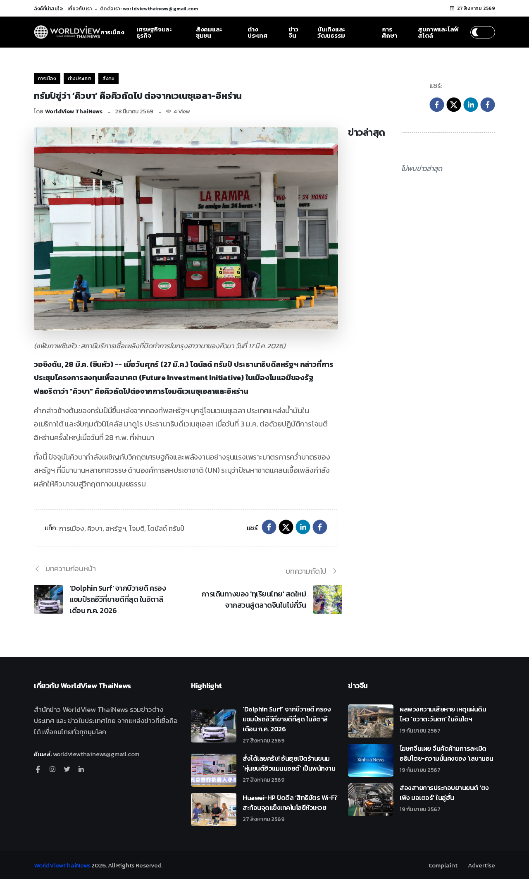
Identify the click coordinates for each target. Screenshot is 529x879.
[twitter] (453, 104)
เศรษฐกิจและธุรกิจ (154, 32)
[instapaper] (487, 104)
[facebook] (436, 104)
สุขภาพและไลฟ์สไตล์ (438, 32)
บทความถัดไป (306, 571)
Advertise (481, 865)
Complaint (443, 865)
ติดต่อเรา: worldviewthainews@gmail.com (149, 8)
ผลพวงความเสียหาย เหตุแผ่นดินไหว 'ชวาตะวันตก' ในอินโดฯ (443, 719)
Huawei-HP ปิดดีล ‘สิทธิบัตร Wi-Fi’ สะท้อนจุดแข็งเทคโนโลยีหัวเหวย (290, 807)
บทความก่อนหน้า (70, 568)
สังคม (108, 78)
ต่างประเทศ (257, 32)
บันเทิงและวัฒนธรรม (331, 32)
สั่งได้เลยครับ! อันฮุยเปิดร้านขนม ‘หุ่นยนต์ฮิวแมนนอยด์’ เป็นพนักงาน (289, 768)
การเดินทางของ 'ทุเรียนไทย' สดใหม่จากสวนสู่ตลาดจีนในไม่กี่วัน (254, 599)
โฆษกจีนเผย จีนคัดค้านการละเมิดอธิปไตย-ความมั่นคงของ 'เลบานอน (446, 758)
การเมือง (112, 32)
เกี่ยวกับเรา (79, 8)
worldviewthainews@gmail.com (96, 754)
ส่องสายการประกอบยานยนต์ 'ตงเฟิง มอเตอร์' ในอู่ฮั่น (444, 797)
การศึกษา (389, 32)
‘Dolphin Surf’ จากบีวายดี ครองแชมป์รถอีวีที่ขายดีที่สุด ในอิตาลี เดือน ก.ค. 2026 (117, 599)
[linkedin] (470, 104)
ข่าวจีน (293, 32)
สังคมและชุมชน (209, 32)
